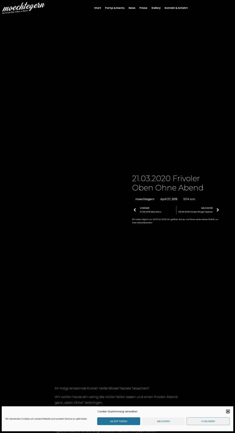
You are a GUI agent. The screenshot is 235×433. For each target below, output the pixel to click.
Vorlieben (208, 421)
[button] (228, 411)
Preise (143, 8)
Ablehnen (163, 421)
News (132, 8)
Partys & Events (115, 8)
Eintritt (211, 219)
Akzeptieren (118, 421)
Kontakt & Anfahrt (176, 8)
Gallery (156, 8)
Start (97, 8)
